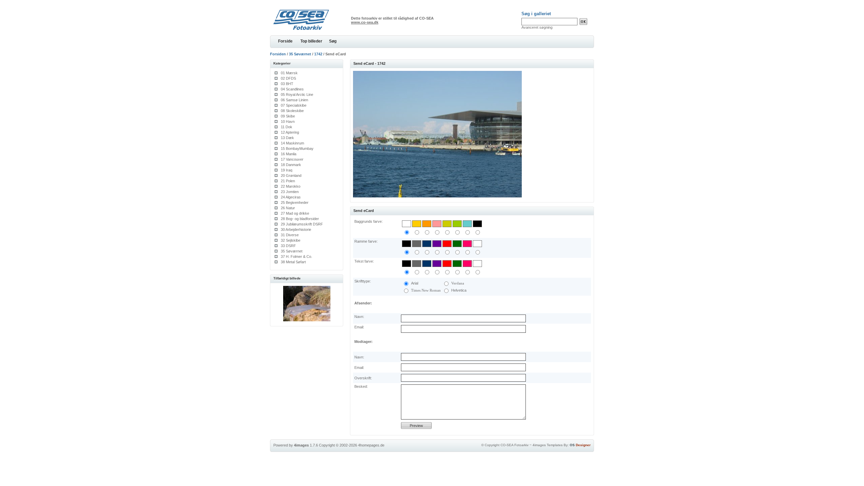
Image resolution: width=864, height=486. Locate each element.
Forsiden (278, 54)
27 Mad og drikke (295, 213)
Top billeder (311, 41)
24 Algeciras (291, 197)
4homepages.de (371, 445)
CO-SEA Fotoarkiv (515, 445)
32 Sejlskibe (290, 240)
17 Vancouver (292, 159)
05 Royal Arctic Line (297, 94)
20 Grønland (291, 175)
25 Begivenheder (294, 202)
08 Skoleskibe (292, 111)
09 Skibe (288, 116)
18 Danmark (291, 165)
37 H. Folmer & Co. (296, 256)
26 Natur (288, 208)
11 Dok (286, 127)
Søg (332, 41)
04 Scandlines (292, 89)
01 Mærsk (289, 73)
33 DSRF (288, 246)
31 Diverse (290, 235)
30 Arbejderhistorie (296, 229)
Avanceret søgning (536, 27)
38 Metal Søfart (293, 262)
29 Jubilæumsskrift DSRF (302, 224)
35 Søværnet (300, 54)
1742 (318, 54)
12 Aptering (290, 132)
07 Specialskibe (293, 105)
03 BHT (287, 84)
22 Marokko (290, 186)
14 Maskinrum (292, 143)
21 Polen (288, 181)
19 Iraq (286, 170)
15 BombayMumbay (297, 148)
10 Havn (288, 121)
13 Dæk (287, 138)
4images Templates (548, 445)
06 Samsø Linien (294, 100)
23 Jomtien (290, 192)
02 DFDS (288, 78)
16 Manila (288, 154)
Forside (285, 41)
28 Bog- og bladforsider (300, 219)
